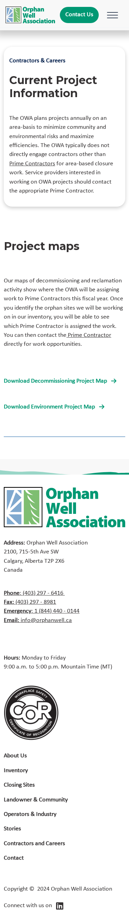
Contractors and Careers (34, 844)
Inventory (16, 771)
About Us (15, 756)
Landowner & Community (36, 800)
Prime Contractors (32, 164)
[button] (111, 15)
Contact (14, 858)
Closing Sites (19, 785)
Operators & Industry (30, 814)
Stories (12, 829)
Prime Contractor (88, 335)
